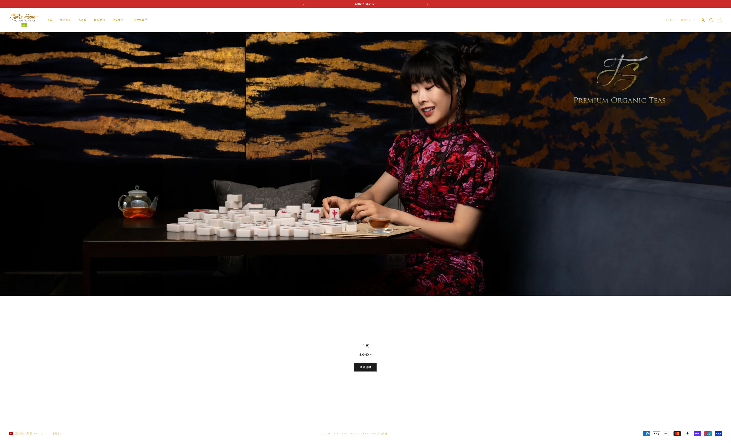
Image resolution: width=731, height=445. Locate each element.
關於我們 (99, 19)
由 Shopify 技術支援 (374, 433)
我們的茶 (65, 19)
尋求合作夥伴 (139, 19)
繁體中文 (686, 20)
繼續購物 (365, 367)
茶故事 (83, 19)
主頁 (50, 19)
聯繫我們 (118, 19)
